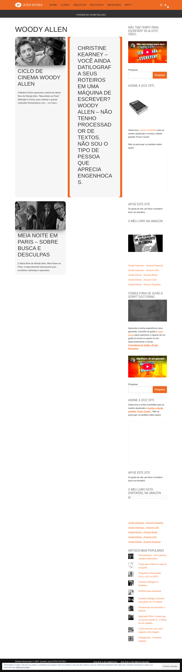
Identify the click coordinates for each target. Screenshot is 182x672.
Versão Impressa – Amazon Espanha (145, 265)
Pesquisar (133, 70)
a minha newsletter (147, 130)
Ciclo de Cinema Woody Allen (39, 77)
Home (53, 4)
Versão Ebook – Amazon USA (142, 280)
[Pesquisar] (161, 5)
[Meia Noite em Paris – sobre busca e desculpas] (40, 215)
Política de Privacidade (135, 662)
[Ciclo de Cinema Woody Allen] (40, 51)
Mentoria (114, 4)
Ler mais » (53, 103)
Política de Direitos (105, 662)
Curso (65, 4)
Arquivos (79, 4)
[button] (132, 5)
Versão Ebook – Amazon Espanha (144, 284)
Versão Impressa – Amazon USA (143, 270)
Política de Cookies (23, 667)
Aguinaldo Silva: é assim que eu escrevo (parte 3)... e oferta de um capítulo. (152, 619)
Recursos (97, 4)
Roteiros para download (149, 591)
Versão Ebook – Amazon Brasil (142, 275)
